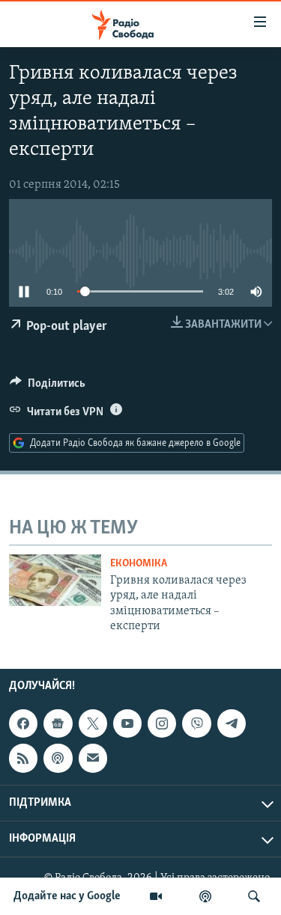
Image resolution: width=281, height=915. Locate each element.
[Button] (47, 387)
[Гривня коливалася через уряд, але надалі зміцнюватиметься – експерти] (55, 580)
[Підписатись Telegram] (231, 723)
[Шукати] (254, 896)
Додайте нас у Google (67, 896)
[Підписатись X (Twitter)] (93, 723)
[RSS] (23, 758)
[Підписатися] (93, 758)
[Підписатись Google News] (57, 723)
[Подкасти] (205, 896)
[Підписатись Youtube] (127, 723)
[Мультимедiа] (155, 896)
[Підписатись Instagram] (162, 723)
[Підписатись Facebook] (23, 723)
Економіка (138, 563)
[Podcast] (57, 758)
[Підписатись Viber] (196, 723)
